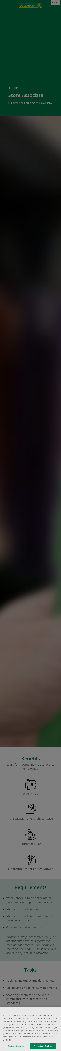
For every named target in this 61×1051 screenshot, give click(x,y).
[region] (30, 1029)
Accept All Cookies (43, 1046)
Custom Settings (16, 1046)
